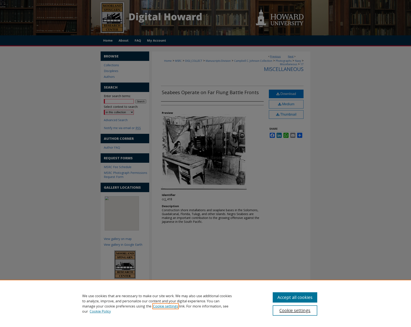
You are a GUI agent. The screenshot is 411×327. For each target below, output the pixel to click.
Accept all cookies (295, 297)
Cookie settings (165, 306)
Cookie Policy (100, 311)
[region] (205, 303)
